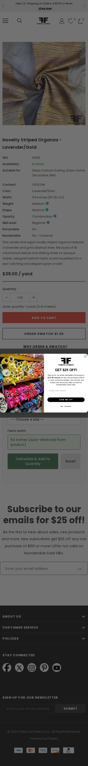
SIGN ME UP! (66, 400)
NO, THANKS (66, 406)
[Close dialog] (85, 356)
